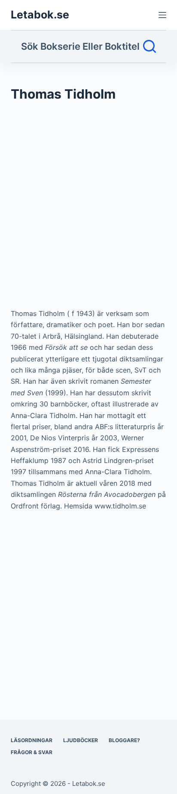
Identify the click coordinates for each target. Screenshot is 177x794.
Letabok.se (40, 14)
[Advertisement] (88, 209)
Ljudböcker (80, 740)
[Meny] (162, 15)
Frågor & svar (31, 752)
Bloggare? (124, 740)
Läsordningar (31, 740)
